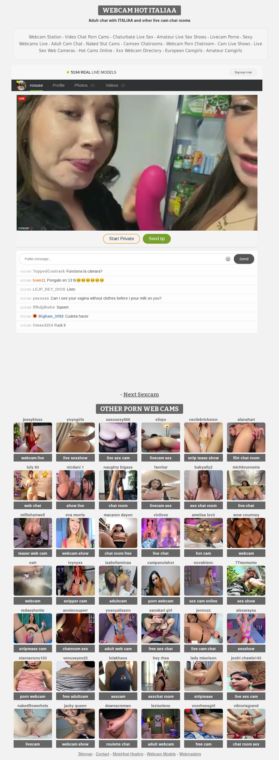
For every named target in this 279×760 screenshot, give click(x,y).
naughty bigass (118, 467)
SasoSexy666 (118, 419)
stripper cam (75, 601)
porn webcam (160, 601)
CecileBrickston (203, 419)
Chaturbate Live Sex (133, 37)
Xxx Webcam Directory (139, 50)
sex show (246, 601)
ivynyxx (75, 562)
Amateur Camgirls (224, 50)
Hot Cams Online (95, 50)
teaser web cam (32, 553)
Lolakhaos (118, 658)
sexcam (118, 696)
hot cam (203, 553)
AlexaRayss (246, 610)
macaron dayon (118, 514)
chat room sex (246, 744)
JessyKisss (33, 419)
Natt (33, 562)
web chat (32, 505)
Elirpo (161, 419)
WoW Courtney (246, 514)
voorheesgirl (203, 705)
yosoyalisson (118, 610)
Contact (102, 753)
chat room (118, 505)
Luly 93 (33, 467)
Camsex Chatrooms (143, 43)
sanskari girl (160, 610)
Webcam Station (45, 37)
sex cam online (203, 601)
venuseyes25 (75, 658)
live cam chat (203, 648)
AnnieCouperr (75, 610)
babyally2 (204, 467)
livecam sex (161, 457)
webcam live (32, 457)
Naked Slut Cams (103, 43)
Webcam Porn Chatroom (190, 43)
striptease (203, 696)
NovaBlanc (203, 562)
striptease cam (32, 648)
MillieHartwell (32, 514)
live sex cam (118, 457)
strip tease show (203, 457)
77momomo (246, 562)
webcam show (75, 553)
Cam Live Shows (234, 43)
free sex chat (161, 648)
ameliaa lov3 (203, 514)
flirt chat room (246, 457)
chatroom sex (75, 648)
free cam (203, 744)
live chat (161, 553)
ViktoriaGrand (246, 705)
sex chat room (203, 505)
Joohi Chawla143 (246, 658)
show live (75, 505)
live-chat (246, 505)
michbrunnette (246, 467)
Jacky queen (75, 705)
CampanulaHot (160, 562)
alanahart (246, 419)
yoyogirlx (75, 419)
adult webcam (161, 744)
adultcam (118, 601)
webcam (246, 553)
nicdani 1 (75, 467)
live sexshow (75, 457)
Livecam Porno (224, 37)
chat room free (118, 553)
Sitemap (85, 753)
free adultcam (75, 696)
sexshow (246, 648)
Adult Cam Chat (67, 43)
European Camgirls (184, 50)
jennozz (203, 610)
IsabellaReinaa (118, 562)
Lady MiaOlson (203, 658)
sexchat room (161, 696)
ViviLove (161, 514)
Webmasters (190, 753)
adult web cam (118, 648)
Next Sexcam (141, 394)
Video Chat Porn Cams (87, 37)
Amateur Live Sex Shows (182, 37)
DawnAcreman (118, 705)
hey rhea (161, 658)
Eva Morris (75, 514)
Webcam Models (161, 753)
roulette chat (118, 744)
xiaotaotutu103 (33, 658)
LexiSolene (160, 705)
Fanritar (161, 467)
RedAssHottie (32, 610)
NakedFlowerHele (32, 705)
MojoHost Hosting (128, 753)
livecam (33, 744)
